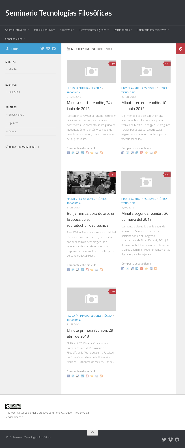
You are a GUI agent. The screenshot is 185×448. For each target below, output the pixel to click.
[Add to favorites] (92, 152)
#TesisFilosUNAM (44, 30)
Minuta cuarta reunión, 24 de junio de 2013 (91, 106)
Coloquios (14, 92)
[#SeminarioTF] (42, 49)
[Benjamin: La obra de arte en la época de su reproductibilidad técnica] (91, 182)
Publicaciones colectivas (152, 30)
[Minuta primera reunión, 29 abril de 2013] (91, 299)
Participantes (122, 30)
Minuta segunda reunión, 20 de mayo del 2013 (144, 216)
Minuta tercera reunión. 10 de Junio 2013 (143, 106)
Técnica (162, 88)
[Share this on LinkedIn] (83, 152)
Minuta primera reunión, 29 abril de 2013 (90, 333)
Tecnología (74, 92)
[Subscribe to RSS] (102, 152)
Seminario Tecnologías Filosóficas (58, 12)
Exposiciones (87, 199)
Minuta (84, 88)
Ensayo (13, 131)
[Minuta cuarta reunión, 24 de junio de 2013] (91, 71)
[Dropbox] (48, 49)
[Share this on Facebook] (69, 152)
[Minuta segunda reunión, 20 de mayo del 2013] (146, 182)
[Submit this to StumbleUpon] (87, 152)
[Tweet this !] (73, 152)
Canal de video (14, 39)
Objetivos (66, 30)
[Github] (54, 49)
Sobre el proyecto (16, 30)
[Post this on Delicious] (78, 152)
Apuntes (72, 199)
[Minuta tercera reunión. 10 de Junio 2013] (146, 71)
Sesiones (96, 88)
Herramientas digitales (92, 30)
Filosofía (72, 88)
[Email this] (97, 152)
